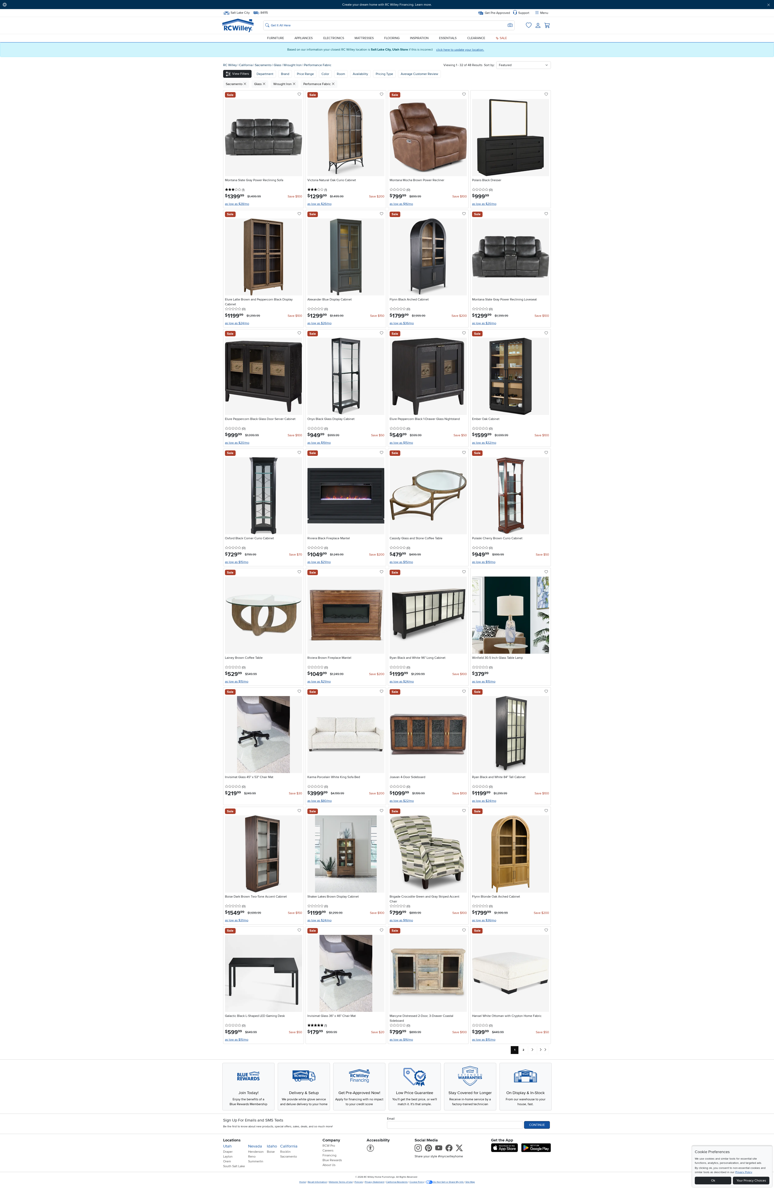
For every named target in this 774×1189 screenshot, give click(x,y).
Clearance (476, 38)
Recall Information (317, 1182)
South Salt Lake (234, 1166)
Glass (278, 65)
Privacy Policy (743, 1172)
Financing (329, 1155)
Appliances (303, 38)
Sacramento (263, 65)
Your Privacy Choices (751, 1181)
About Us (328, 1165)
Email (391, 1119)
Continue (537, 1125)
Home (302, 1182)
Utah (227, 1146)
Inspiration (419, 38)
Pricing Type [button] (384, 74)
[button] (68, 4)
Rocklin (285, 1152)
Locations (232, 1140)
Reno (252, 1157)
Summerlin (255, 1161)
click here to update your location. (460, 50)
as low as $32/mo (484, 443)
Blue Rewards (332, 1160)
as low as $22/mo (402, 801)
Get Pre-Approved (497, 13)
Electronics (333, 38)
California (246, 65)
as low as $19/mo (319, 443)
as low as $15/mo (401, 443)
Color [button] (325, 74)
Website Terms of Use (341, 1182)
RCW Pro (328, 1146)
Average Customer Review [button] (419, 74)
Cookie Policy (417, 1182)
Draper (228, 1152)
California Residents (397, 1182)
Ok (713, 1181)
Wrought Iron (293, 65)
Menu (544, 13)
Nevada (255, 1146)
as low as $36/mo (402, 323)
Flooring (391, 38)
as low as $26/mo (319, 204)
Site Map (470, 1182)
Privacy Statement (374, 1182)
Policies (359, 1182)
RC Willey (230, 65)
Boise (271, 1152)
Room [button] (341, 74)
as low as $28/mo (237, 204)
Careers (327, 1150)
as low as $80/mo (319, 801)
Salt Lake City (240, 12)
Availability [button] (360, 74)
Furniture (275, 38)
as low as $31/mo (236, 920)
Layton (228, 1157)
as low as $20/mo (484, 204)
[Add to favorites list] (299, 94)
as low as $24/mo (237, 323)
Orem (227, 1161)
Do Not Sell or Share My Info (448, 1182)
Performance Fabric (317, 65)
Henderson (256, 1152)
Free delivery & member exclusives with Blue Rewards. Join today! (387, 5)
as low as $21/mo (319, 562)
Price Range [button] (305, 74)
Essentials (448, 38)
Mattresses (364, 38)
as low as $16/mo (401, 204)
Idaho (272, 1146)
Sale (503, 38)
